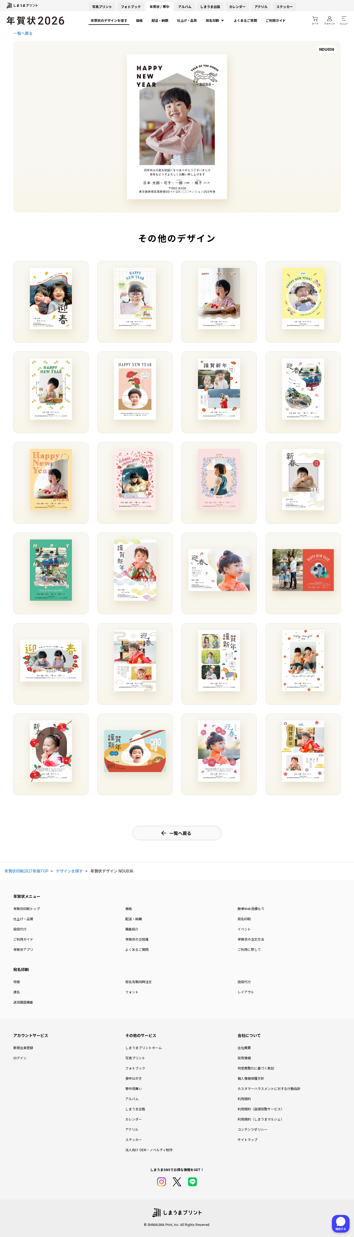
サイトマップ (247, 1139)
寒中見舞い (133, 1088)
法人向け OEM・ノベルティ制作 (149, 1149)
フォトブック (131, 6)
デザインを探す (69, 871)
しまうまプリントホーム (143, 1047)
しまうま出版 (210, 6)
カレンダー (237, 6)
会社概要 (244, 1047)
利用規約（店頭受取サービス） (261, 1108)
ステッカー (284, 6)
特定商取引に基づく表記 (256, 1068)
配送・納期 (160, 20)
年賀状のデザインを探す (109, 20)
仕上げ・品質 (187, 20)
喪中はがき (133, 1078)
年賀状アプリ (23, 949)
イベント (244, 929)
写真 (102, 6)
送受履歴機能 (23, 1002)
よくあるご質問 (245, 20)
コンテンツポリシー (252, 1129)
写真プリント (135, 1057)
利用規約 (244, 1098)
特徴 (16, 981)
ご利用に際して (249, 949)
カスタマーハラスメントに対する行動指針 (269, 1088)
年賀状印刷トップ (26, 908)
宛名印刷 (212, 20)
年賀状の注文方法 (251, 939)
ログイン (20, 1057)
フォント (132, 991)
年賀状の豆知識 (137, 939)
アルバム (184, 6)
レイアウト (246, 991)
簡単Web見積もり (251, 908)
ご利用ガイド (276, 20)
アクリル (260, 6)
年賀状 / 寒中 (159, 6)
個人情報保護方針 (251, 1078)
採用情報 (244, 1057)
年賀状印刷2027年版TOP (26, 871)
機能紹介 (132, 929)
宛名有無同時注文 (138, 981)
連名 (16, 991)
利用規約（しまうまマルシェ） (261, 1119)
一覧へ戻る (23, 33)
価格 (139, 20)
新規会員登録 (23, 1047)
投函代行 (20, 929)
